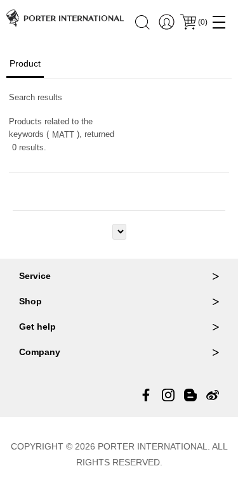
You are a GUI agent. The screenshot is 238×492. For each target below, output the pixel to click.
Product (25, 63)
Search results (35, 97)
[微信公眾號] (190, 395)
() (203, 22)
